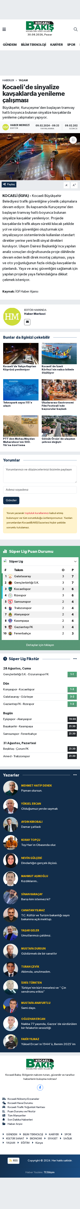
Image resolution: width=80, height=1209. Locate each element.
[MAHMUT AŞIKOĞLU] (10, 878)
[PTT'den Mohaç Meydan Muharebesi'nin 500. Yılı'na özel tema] (21, 426)
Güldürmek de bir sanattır (39, 953)
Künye (39, 1142)
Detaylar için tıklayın (40, 645)
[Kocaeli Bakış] (40, 26)
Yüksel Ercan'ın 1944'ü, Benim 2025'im (48, 1044)
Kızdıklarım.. (29, 881)
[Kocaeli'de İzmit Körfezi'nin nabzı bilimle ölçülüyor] (59, 353)
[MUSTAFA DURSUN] (10, 951)
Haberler (8, 80)
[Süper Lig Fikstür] (75, 659)
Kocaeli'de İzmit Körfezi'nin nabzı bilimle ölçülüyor (58, 369)
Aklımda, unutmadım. (36, 971)
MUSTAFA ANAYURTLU (35, 1003)
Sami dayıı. (28, 1008)
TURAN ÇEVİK (30, 966)
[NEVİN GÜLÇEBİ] (10, 860)
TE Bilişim (49, 1172)
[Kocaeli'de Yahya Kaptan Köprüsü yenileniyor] (21, 353)
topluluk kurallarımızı (37, 513)
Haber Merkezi (34, 313)
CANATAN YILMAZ (33, 910)
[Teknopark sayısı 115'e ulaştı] (21, 389)
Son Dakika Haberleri (20, 1119)
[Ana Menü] (4, 29)
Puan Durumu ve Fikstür (22, 1111)
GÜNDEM (10, 44)
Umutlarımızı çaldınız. (36, 935)
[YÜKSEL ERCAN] (10, 806)
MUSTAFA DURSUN (33, 948)
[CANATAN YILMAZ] (10, 914)
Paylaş (11, 184)
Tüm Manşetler (17, 1115)
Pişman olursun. (31, 790)
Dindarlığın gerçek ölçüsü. (39, 863)
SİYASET (53, 1138)
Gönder (11, 500)
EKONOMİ (36, 1138)
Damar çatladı (31, 827)
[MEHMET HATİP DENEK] (10, 788)
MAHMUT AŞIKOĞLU (34, 876)
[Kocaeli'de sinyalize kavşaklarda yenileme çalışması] (40, 156)
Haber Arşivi (15, 1124)
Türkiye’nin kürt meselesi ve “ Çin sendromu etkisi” (43, 989)
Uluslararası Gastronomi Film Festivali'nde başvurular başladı (58, 405)
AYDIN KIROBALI (31, 821)
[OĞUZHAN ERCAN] (10, 1023)
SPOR (71, 44)
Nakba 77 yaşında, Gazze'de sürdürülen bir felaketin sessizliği (49, 1026)
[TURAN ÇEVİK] (10, 969)
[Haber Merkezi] (12, 316)
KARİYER (56, 44)
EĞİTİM (25, 1142)
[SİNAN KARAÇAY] (10, 896)
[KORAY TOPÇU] (10, 842)
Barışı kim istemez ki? (35, 899)
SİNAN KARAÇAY (32, 894)
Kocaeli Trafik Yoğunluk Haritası (26, 1107)
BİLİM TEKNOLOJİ (33, 44)
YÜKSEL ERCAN (31, 803)
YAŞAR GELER (30, 930)
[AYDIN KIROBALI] (10, 824)
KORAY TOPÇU (30, 840)
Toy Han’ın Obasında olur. (38, 845)
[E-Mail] (27, 322)
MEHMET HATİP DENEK (36, 785)
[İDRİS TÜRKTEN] (10, 987)
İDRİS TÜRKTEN (31, 982)
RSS (15, 1160)
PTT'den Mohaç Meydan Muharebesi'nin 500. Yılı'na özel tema (19, 442)
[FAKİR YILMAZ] (10, 1041)
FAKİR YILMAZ (30, 1039)
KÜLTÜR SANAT (15, 1138)
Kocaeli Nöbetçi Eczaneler (23, 1099)
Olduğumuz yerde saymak (39, 808)
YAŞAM (23, 80)
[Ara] (76, 29)
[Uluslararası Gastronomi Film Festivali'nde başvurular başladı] (59, 389)
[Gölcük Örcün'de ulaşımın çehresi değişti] (59, 426)
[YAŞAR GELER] (10, 933)
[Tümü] (75, 775)
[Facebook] (40, 1087)
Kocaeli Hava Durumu (20, 1103)
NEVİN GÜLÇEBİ (31, 858)
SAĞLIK (67, 1138)
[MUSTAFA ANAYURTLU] (10, 1005)
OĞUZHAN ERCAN (33, 1019)
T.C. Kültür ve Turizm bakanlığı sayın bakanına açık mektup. (45, 917)
